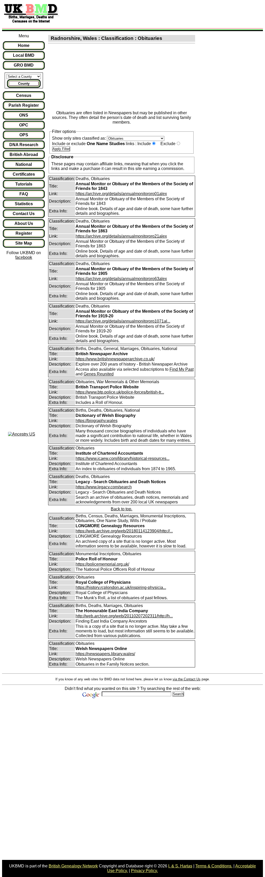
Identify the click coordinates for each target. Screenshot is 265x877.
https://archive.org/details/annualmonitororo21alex (121, 236)
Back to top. (121, 509)
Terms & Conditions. (213, 866)
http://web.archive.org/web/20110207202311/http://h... (124, 616)
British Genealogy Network (73, 866)
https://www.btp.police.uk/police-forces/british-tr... (120, 392)
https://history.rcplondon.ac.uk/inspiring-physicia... (121, 587)
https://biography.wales (96, 420)
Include (144, 143)
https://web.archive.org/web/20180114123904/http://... (124, 531)
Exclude (167, 143)
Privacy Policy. (144, 870)
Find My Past (182, 369)
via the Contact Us (187, 679)
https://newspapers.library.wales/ (105, 654)
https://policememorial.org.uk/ (102, 564)
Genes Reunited (99, 374)
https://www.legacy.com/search (104, 487)
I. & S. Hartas (180, 866)
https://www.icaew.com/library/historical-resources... (123, 458)
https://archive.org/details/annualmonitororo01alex (121, 193)
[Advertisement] (156, 13)
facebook (23, 257)
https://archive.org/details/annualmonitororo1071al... (123, 321)
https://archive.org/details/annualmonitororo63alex (121, 278)
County (24, 83)
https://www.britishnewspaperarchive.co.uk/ (115, 359)
